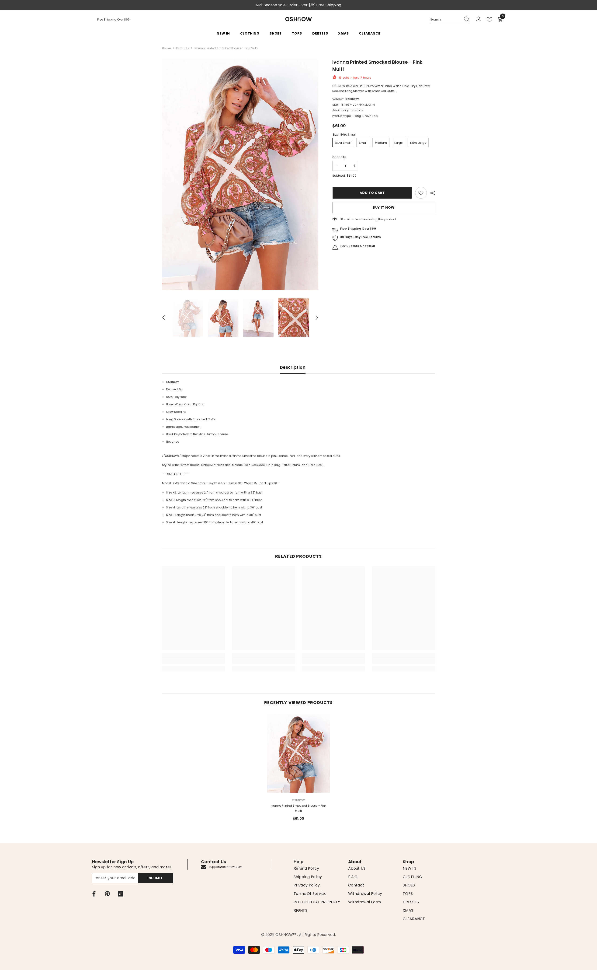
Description (292, 367)
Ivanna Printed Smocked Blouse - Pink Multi (298, 808)
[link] (421, 193)
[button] (163, 317)
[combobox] (445, 19)
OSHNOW (352, 99)
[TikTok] (120, 894)
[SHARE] (431, 193)
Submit (156, 878)
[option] (240, 174)
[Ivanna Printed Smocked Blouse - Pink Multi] (298, 753)
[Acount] (478, 19)
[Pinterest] (107, 894)
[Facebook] (94, 894)
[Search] (450, 19)
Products (182, 48)
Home (166, 48)
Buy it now (384, 207)
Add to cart (372, 192)
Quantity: (339, 157)
